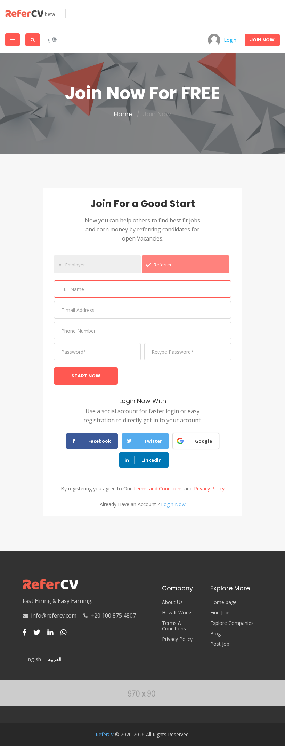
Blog (215, 633)
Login (230, 40)
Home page (223, 602)
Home (123, 114)
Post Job (219, 644)
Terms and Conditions (158, 488)
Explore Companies (232, 623)
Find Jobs (220, 612)
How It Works (177, 612)
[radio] (97, 264)
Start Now (85, 375)
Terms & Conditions (174, 625)
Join (262, 40)
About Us (172, 602)
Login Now (173, 504)
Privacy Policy (209, 488)
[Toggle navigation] (12, 39)
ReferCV (105, 734)
